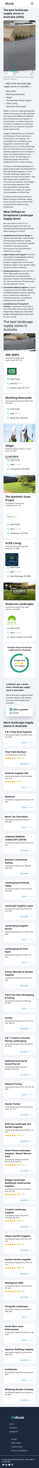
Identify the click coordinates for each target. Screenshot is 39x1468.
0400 (27, 1340)
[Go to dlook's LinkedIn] (6, 1465)
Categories (13, 1431)
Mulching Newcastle (15, 94)
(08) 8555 (27, 1274)
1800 (15, 464)
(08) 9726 (27, 764)
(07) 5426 (27, 850)
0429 (15, 633)
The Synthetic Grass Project (18, 100)
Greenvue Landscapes (16, 106)
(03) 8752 (16, 383)
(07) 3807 (27, 1171)
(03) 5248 (27, 1250)
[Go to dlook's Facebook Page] (12, 1465)
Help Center (16, 1443)
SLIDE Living (11, 103)
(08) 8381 (27, 1200)
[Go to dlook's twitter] (3, 1465)
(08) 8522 (27, 1141)
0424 (27, 827)
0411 (27, 787)
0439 (15, 572)
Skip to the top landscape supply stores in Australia (17, 85)
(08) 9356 (27, 1029)
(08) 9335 (27, 1227)
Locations (13, 1427)
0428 (15, 413)
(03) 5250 (27, 1297)
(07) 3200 (27, 916)
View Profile (15, 379)
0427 (27, 939)
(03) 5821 (27, 1400)
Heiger (9, 97)
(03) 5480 (27, 985)
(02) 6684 (27, 873)
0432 (15, 529)
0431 (27, 962)
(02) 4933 (27, 1075)
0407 (27, 1317)
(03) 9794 (27, 1115)
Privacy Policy (16, 1447)
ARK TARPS (11, 91)
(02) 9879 (27, 1360)
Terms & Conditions (19, 1450)
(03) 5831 (27, 1052)
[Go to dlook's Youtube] (9, 1465)
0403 (27, 1008)
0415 (27, 1380)
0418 (27, 743)
